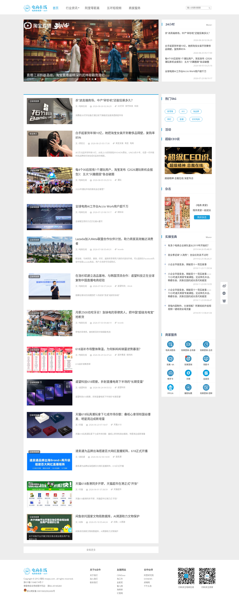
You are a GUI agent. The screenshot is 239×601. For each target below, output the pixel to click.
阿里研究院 (149, 575)
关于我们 (94, 575)
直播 (182, 119)
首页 (56, 8)
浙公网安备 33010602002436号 (41, 591)
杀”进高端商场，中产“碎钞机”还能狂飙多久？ (188, 33)
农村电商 (196, 119)
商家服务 (134, 8)
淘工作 (120, 579)
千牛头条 (148, 586)
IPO (183, 111)
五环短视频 (114, 8)
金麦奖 (120, 582)
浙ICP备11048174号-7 (33, 582)
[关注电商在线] (224, 285)
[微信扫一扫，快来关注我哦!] (224, 293)
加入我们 (94, 579)
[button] (86, 79)
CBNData (121, 575)
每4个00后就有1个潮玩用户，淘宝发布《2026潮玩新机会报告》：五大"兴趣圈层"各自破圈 (188, 60)
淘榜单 (120, 590)
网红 (169, 119)
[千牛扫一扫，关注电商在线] (224, 300)
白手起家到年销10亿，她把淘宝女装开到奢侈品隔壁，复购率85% (188, 47)
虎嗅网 (147, 582)
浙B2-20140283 (54, 586)
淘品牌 (196, 111)
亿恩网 (120, 593)
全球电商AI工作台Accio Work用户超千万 (185, 71)
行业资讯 (72, 8)
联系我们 (94, 582)
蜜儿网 (120, 586)
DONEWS (148, 579)
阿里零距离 (92, 8)
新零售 (170, 111)
